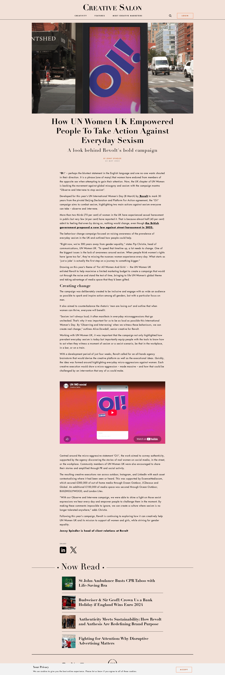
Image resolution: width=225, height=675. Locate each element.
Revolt (143, 196)
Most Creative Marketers (127, 16)
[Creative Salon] (112, 7)
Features (100, 16)
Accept (184, 669)
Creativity (81, 16)
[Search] (170, 15)
